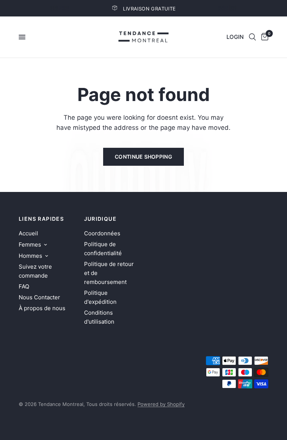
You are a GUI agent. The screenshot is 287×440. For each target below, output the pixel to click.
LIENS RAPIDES (41, 218)
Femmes (30, 244)
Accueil (28, 233)
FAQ (24, 286)
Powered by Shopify (161, 404)
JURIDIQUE (100, 218)
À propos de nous (42, 308)
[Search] (252, 37)
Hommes (30, 255)
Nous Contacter (39, 297)
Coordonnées (102, 233)
